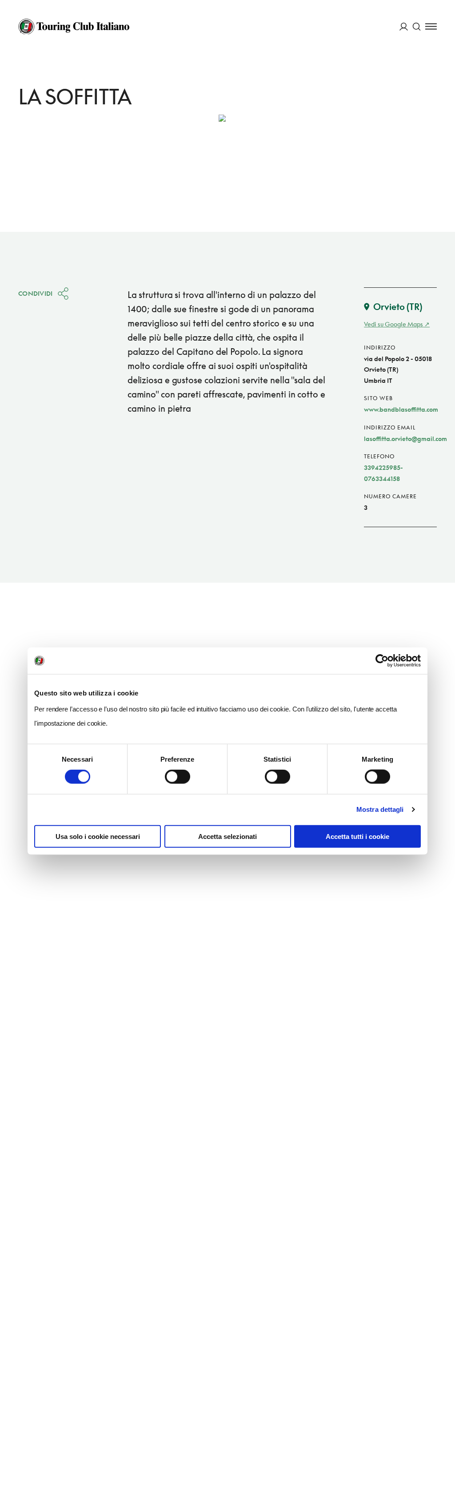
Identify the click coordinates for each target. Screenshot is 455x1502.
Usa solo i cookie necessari (98, 836)
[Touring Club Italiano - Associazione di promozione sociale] (73, 27)
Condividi (35, 293)
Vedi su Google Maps (393, 324)
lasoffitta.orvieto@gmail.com (405, 438)
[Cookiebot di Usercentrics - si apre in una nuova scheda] (382, 661)
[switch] (177, 777)
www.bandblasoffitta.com (401, 409)
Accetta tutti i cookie (357, 836)
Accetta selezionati (227, 836)
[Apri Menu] (431, 26)
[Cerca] (416, 26)
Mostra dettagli (380, 809)
